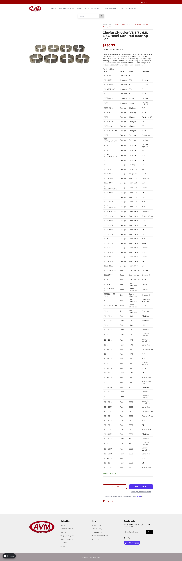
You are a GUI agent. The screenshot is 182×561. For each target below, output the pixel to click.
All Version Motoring (88, 557)
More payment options (141, 492)
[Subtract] (105, 480)
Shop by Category (67, 536)
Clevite (105, 50)
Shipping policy (98, 532)
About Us (63, 543)
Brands (63, 532)
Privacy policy (97, 525)
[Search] (101, 16)
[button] (104, 501)
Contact (63, 546)
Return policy (97, 529)
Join (149, 532)
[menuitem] (144, 2)
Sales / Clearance (66, 539)
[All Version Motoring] (35, 8)
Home (105, 25)
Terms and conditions (100, 536)
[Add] (115, 480)
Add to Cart (114, 487)
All (110, 25)
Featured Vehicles (67, 529)
